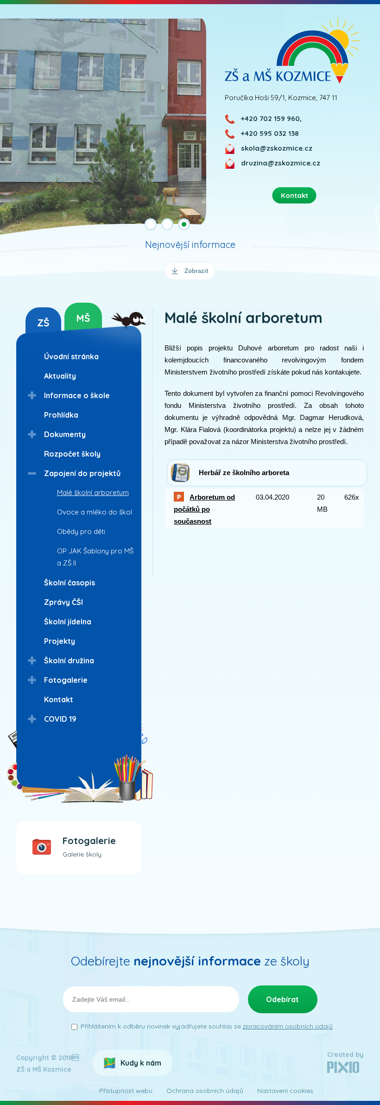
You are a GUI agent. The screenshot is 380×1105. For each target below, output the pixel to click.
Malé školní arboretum (93, 492)
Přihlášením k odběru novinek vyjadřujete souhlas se (207, 1026)
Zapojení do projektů (82, 473)
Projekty (59, 641)
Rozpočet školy (72, 453)
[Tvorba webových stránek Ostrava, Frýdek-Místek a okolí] (343, 1071)
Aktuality (60, 376)
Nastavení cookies (285, 1090)
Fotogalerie (66, 680)
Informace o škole (77, 395)
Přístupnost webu (125, 1090)
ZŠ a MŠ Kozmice (293, 50)
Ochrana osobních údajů (204, 1090)
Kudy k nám (140, 1062)
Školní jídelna (67, 621)
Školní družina (69, 660)
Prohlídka (61, 414)
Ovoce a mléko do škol (94, 512)
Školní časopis (69, 582)
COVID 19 (60, 719)
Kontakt (58, 699)
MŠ (83, 318)
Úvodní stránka (71, 356)
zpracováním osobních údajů (288, 1026)
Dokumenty (65, 434)
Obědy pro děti (81, 531)
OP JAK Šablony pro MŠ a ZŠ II (95, 556)
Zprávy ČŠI (63, 602)
